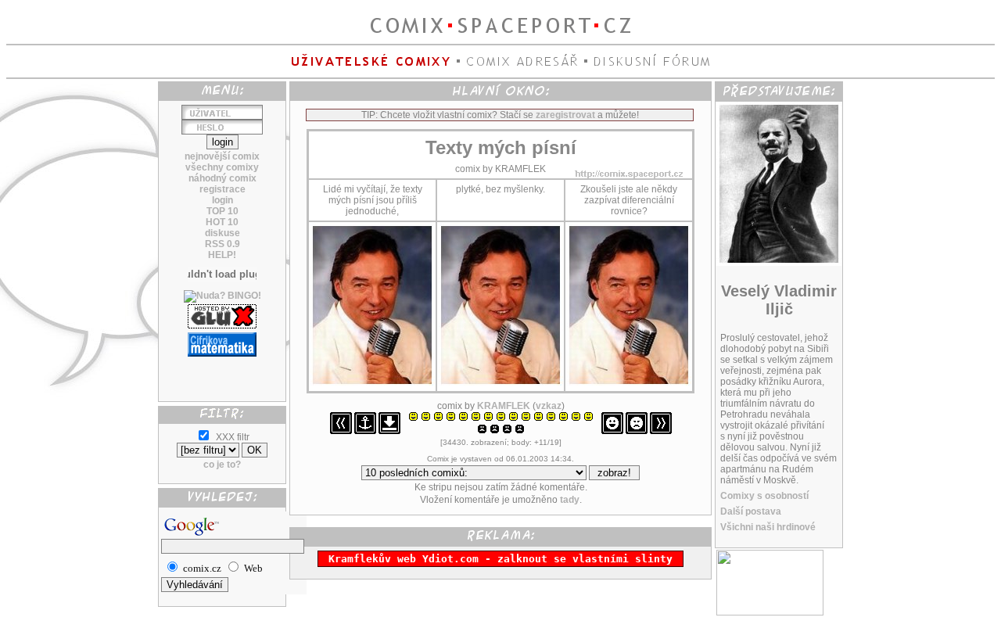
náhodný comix (222, 178)
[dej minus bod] (637, 430)
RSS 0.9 (222, 244)
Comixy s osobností (764, 495)
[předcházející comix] (341, 430)
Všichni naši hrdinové (768, 527)
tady (569, 499)
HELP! (222, 254)
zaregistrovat (565, 114)
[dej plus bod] (612, 430)
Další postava (750, 511)
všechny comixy (222, 167)
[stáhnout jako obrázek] (389, 430)
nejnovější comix (222, 156)
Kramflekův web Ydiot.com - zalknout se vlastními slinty (500, 559)
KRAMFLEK (503, 405)
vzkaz (548, 405)
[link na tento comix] (365, 430)
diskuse (222, 233)
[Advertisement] (222, 373)
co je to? (222, 464)
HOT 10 (222, 222)
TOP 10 (222, 211)
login (222, 200)
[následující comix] (661, 430)
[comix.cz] (769, 612)
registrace (222, 189)
